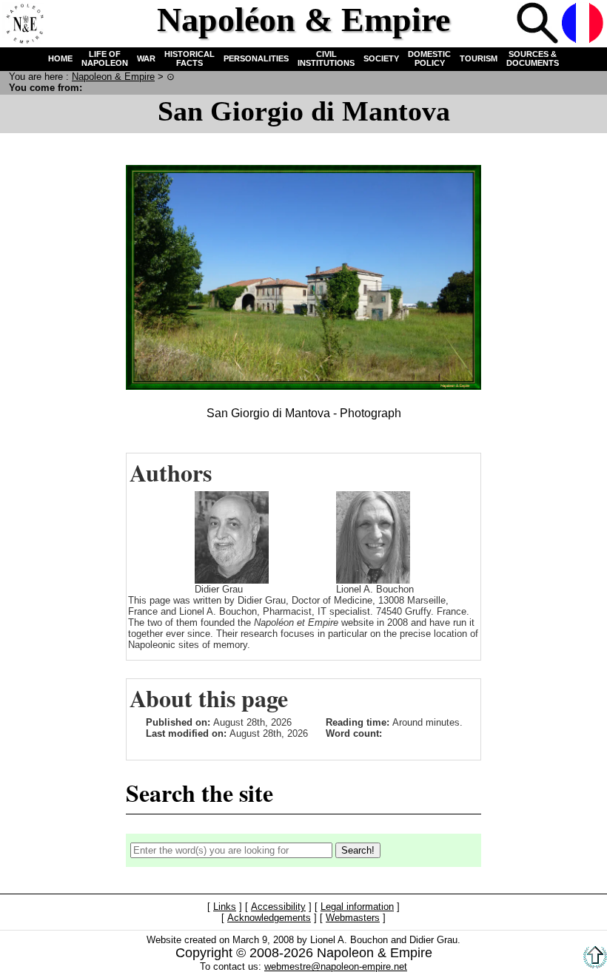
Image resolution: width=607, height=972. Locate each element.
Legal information (357, 906)
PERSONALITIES (256, 58)
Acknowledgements (269, 917)
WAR (146, 58)
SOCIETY (381, 58)
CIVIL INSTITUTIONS (326, 58)
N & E (113, 76)
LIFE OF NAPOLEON (104, 58)
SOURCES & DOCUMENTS (532, 58)
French (582, 23)
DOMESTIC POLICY (429, 58)
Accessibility (278, 906)
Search (537, 23)
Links (224, 906)
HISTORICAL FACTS (189, 58)
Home (23, 23)
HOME (60, 58)
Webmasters (353, 917)
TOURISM (478, 58)
